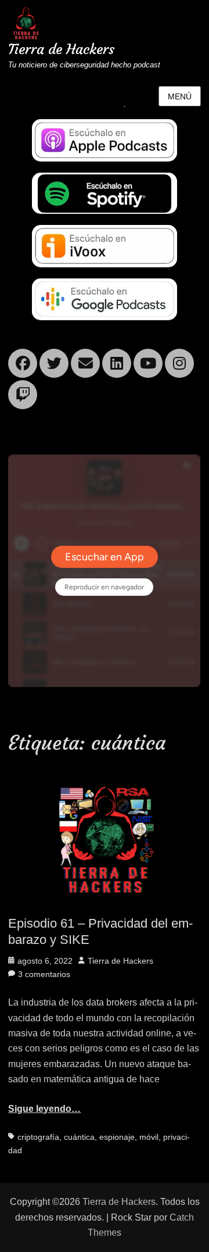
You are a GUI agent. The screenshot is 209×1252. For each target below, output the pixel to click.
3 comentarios (44, 974)
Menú (180, 96)
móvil (148, 1137)
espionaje (117, 1137)
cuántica (79, 1137)
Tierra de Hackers (61, 49)
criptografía (38, 1137)
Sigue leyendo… (44, 1109)
